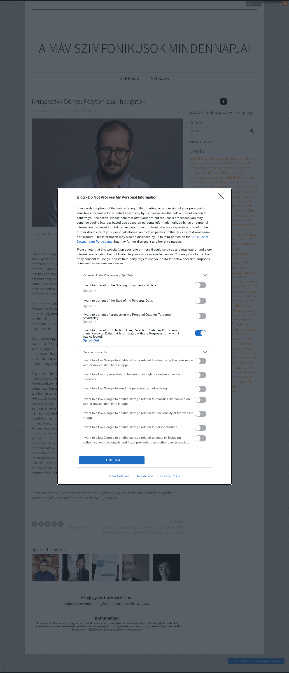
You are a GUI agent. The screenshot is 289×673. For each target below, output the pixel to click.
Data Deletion (119, 476)
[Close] (222, 197)
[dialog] (144, 336)
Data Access (144, 476)
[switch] (200, 285)
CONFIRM (112, 460)
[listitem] (144, 275)
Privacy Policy (170, 476)
